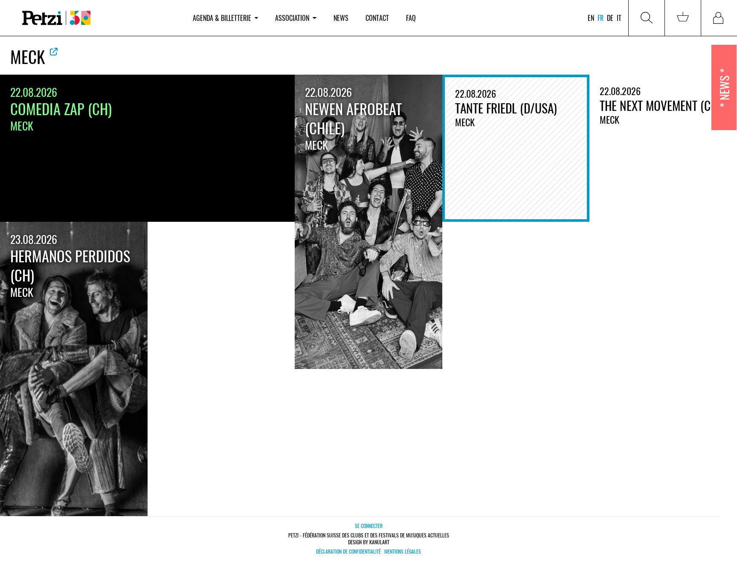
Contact (377, 18)
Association (292, 18)
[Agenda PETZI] (99, 18)
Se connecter (369, 525)
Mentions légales (402, 551)
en (591, 18)
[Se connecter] (719, 18)
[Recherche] (646, 18)
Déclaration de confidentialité (348, 551)
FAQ (411, 18)
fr (601, 18)
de (610, 18)
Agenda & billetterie (222, 18)
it (619, 18)
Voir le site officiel (54, 51)
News (341, 18)
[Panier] (683, 18)
